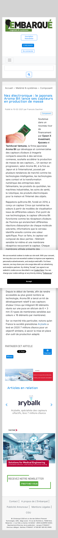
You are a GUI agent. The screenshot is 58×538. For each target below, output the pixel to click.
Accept (29, 281)
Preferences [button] (47, 273)
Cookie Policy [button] (39, 270)
